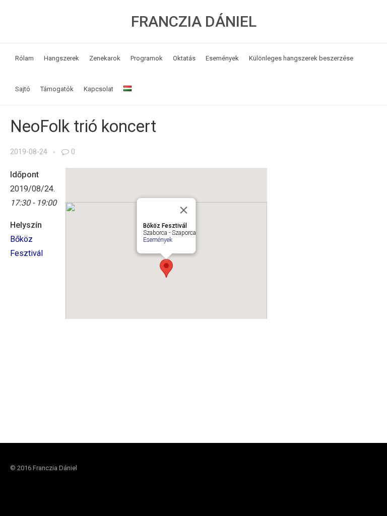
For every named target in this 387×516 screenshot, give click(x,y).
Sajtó (22, 89)
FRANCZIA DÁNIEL (193, 21)
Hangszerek (61, 58)
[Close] (183, 210)
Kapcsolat (98, 89)
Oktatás (184, 58)
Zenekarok (104, 58)
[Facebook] (350, 478)
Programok (147, 58)
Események (222, 58)
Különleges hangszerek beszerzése (301, 58)
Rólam (24, 58)
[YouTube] (369, 478)
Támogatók (57, 89)
